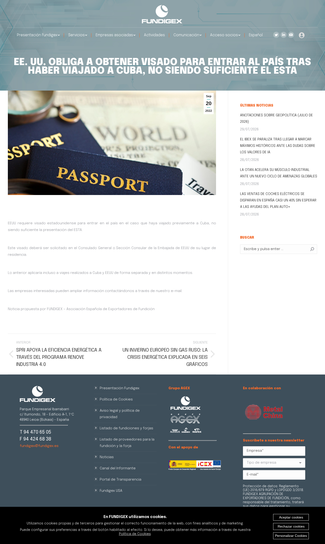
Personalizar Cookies (291, 536)
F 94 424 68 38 (35, 439)
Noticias (107, 457)
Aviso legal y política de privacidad (120, 414)
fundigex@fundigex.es (39, 446)
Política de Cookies (116, 399)
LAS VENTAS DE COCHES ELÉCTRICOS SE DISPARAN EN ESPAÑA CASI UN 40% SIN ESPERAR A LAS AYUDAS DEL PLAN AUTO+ (278, 200)
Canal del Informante (118, 468)
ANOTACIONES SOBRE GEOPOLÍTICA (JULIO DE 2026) (276, 118)
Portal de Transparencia (120, 480)
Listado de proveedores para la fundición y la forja (127, 443)
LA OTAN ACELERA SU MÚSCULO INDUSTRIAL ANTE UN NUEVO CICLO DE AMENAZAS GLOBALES (278, 173)
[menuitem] (38, 35)
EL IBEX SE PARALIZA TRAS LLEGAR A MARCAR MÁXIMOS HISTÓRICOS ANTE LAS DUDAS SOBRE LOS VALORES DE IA (277, 146)
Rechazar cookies (291, 526)
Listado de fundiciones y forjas (126, 428)
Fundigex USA (111, 491)
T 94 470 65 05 (35, 432)
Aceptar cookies (291, 517)
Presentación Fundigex (119, 388)
